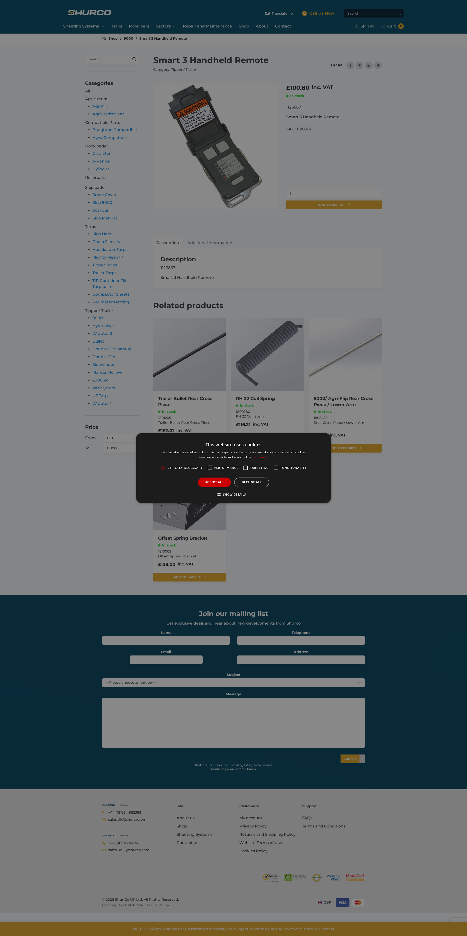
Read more (260, 457)
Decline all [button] (251, 482)
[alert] (233, 468)
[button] (233, 494)
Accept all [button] (214, 482)
